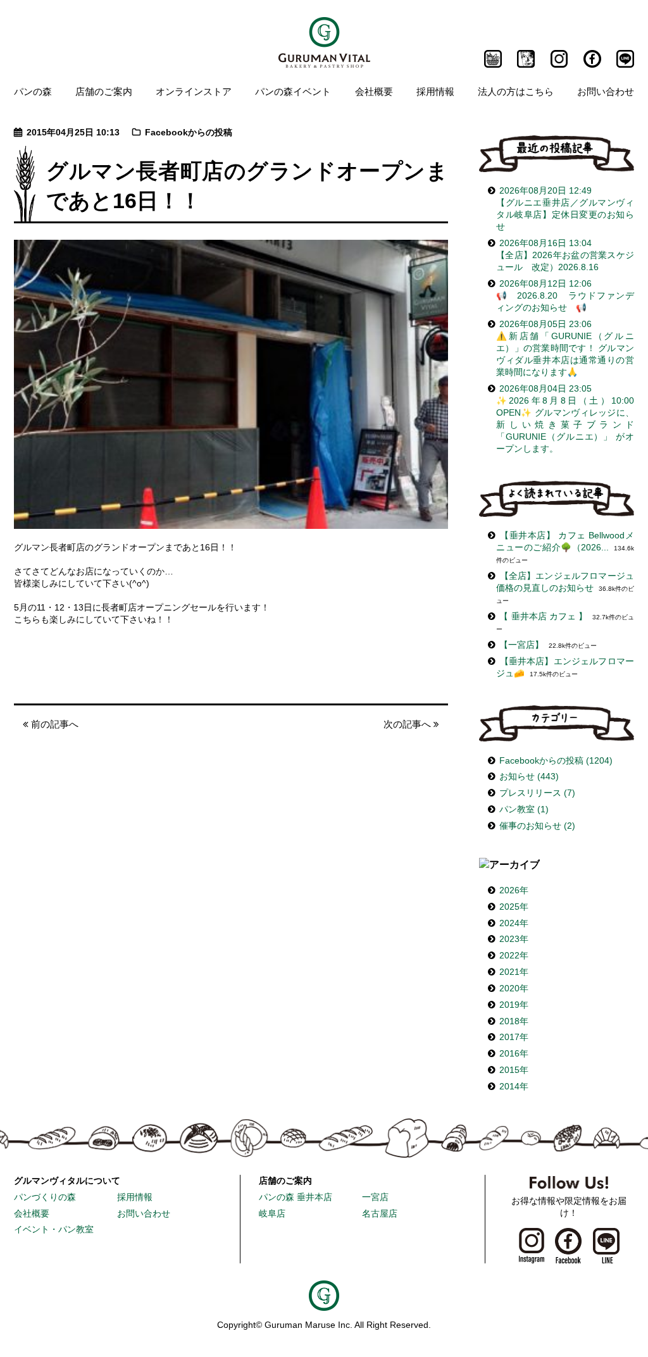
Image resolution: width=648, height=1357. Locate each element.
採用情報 (435, 91)
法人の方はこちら (516, 91)
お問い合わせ (605, 91)
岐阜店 (272, 1213)
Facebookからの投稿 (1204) (556, 760)
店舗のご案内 (103, 91)
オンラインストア (194, 91)
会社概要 (374, 91)
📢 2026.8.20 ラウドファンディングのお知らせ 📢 (565, 296)
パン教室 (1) (524, 809)
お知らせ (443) (529, 776)
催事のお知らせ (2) (537, 826)
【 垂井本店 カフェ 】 (543, 616)
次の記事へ (408, 724)
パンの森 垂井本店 (295, 1197)
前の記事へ (53, 724)
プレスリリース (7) (537, 793)
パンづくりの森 (45, 1197)
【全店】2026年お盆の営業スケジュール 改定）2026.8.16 (565, 255)
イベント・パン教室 (54, 1229)
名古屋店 (379, 1213)
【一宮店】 (521, 645)
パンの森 (33, 91)
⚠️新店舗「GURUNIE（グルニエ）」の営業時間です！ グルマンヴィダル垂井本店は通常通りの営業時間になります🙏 (565, 348)
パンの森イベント (293, 91)
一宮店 (375, 1197)
